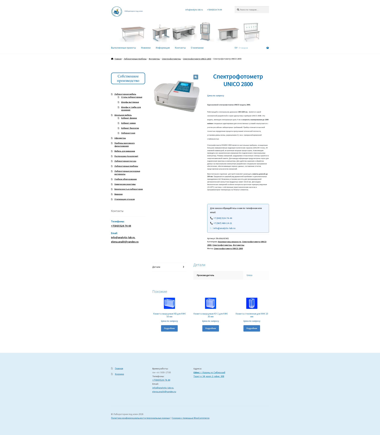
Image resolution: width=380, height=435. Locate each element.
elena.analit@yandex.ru (164, 391)
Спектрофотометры (171, 58)
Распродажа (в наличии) (126, 156)
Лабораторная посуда (125, 161)
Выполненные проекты (123, 47)
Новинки (146, 47)
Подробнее (169, 328)
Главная (118, 58)
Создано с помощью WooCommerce (190, 417)
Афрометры (120, 138)
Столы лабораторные (131, 97)
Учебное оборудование (125, 179)
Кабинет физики (129, 118)
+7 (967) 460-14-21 (222, 223)
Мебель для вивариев (124, 151)
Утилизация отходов (124, 199)
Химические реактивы (125, 184)
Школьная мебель (123, 115)
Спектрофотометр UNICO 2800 (197, 58)
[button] (195, 77)
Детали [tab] (156, 266)
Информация (163, 47)
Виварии (118, 194)
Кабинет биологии (130, 128)
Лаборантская (128, 133)
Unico (249, 275)
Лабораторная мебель (125, 94)
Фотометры (154, 58)
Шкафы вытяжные (130, 102)
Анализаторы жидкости (229, 241)
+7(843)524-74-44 (214, 9)
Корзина (119, 374)
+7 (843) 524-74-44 (222, 218)
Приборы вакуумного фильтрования (124, 144)
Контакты (180, 47)
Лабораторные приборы (135, 58)
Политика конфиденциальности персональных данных (140, 417)
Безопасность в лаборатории (128, 189)
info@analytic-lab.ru (194, 9)
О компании (197, 47)
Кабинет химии (128, 123)
